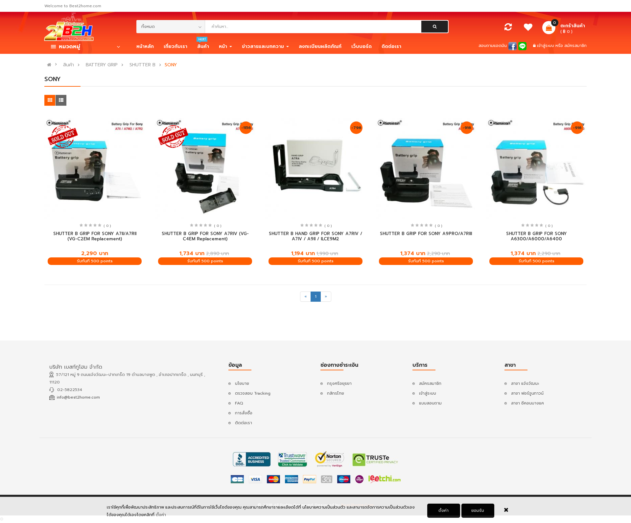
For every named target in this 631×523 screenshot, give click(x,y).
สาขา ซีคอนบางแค (527, 403)
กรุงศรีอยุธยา (339, 383)
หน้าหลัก (145, 46)
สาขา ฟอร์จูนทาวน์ (527, 393)
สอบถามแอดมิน (493, 46)
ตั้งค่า (443, 510)
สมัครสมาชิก (575, 46)
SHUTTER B (142, 65)
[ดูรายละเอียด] (95, 168)
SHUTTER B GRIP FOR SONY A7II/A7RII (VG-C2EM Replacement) (94, 236)
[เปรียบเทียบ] (508, 29)
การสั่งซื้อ (243, 413)
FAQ (239, 403)
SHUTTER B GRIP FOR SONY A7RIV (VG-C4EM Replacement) (205, 236)
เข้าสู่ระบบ (546, 46)
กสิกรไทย (335, 393)
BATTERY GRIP (102, 65)
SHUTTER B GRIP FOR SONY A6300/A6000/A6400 (536, 236)
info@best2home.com (78, 397)
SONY (171, 65)
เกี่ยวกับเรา (175, 46)
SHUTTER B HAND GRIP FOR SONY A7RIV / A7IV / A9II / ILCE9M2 (315, 236)
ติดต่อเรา (243, 423)
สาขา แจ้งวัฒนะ (525, 383)
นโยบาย (242, 383)
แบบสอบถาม (430, 403)
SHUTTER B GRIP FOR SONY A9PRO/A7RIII (426, 233)
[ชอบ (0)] (528, 29)
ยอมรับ (477, 510)
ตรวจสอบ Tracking (252, 393)
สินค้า (68, 65)
